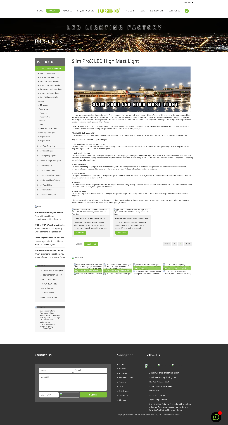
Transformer (44, 109)
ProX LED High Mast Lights (49, 93)
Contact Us (174, 10)
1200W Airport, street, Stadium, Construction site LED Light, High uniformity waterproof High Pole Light (90, 218)
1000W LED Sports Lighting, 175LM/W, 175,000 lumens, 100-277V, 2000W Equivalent (177, 268)
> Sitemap (121, 400)
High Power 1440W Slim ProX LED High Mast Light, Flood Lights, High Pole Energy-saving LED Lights (132, 218)
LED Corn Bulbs (46, 190)
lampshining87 (47, 288)
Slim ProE (42, 121)
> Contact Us (122, 395)
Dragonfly (43, 113)
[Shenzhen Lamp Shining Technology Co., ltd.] (109, 11)
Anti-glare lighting (46, 326)
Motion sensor (45, 322)
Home (40, 10)
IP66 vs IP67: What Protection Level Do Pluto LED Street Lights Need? (50, 225)
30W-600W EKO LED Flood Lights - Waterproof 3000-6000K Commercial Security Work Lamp (148, 268)
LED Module (43, 105)
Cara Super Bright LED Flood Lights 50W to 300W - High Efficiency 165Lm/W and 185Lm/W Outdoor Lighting (118, 270)
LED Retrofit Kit (46, 185)
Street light (57, 317)
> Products (121, 368)
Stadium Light (45, 315)
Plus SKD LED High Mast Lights (50, 89)
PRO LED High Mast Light (48, 97)
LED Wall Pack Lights (48, 195)
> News (120, 386)
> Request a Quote (125, 377)
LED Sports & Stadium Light (64, 49)
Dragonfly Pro (44, 137)
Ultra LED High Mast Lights (49, 77)
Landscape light (45, 329)
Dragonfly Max (44, 117)
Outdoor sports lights (47, 311)
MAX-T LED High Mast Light (49, 73)
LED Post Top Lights (47, 146)
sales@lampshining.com (51, 275)
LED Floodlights (46, 165)
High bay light (45, 317)
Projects (130, 10)
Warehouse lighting (47, 313)
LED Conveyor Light (47, 170)
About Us (67, 10)
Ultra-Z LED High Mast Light (49, 85)
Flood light (56, 315)
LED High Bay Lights (48, 156)
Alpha (41, 101)
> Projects (121, 382)
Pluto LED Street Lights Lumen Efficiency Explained (50, 250)
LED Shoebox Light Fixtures (50, 175)
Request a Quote (85, 10)
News (142, 10)
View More (80, 233)
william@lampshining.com (52, 270)
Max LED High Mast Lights (49, 81)
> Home (120, 364)
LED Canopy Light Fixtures (50, 180)
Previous (167, 244)
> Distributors (123, 391)
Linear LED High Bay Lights (50, 160)
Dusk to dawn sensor (47, 324)
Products (53, 10)
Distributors (156, 10)
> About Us (122, 373)
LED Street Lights (46, 151)
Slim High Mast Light (46, 133)
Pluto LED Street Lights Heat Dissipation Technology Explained (50, 212)
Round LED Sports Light (47, 129)
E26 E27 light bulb (46, 320)
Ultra (41, 125)
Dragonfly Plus (44, 140)
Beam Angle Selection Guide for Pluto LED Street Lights (50, 237)
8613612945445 (47, 292)
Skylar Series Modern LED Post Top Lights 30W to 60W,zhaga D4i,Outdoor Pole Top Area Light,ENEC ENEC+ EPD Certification (88, 270)
